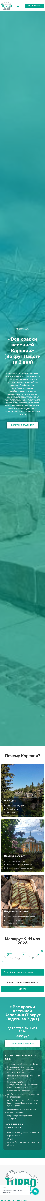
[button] (18, 6)
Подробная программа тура (18, 972)
